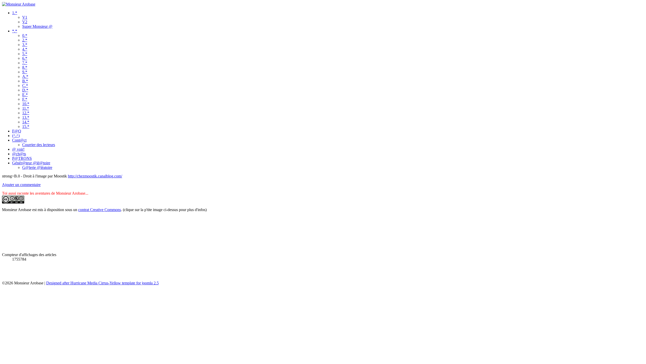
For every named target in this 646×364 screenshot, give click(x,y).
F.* (24, 99)
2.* (24, 40)
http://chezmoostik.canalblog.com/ (95, 176)
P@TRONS (22, 158)
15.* (25, 126)
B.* (25, 81)
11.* (25, 108)
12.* (25, 113)
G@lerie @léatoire (37, 167)
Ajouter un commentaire (21, 185)
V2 (24, 22)
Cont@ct (19, 140)
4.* (24, 49)
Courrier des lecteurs (38, 145)
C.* (25, 85)
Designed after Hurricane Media (71, 283)
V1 (24, 17)
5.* (24, 54)
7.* (24, 63)
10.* (25, 104)
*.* (14, 31)
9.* (24, 72)
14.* (25, 122)
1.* (14, 13)
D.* (25, 90)
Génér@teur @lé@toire (31, 163)
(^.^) (16, 135)
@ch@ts (19, 154)
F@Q (16, 131)
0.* (24, 35)
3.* (24, 44)
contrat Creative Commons (99, 210)
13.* (25, 117)
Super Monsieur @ (37, 26)
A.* (25, 76)
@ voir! (18, 149)
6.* (24, 58)
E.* (25, 95)
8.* (24, 67)
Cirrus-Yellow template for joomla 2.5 (128, 283)
